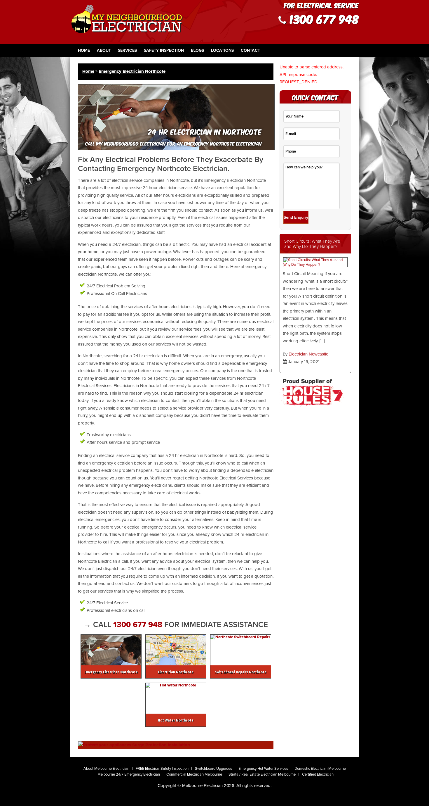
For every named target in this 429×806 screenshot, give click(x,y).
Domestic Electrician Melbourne (320, 768)
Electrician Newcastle (308, 354)
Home (84, 50)
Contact (250, 50)
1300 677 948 (138, 624)
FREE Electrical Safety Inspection (162, 768)
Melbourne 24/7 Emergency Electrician (128, 774)
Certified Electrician (318, 774)
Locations (222, 50)
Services (127, 50)
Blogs (197, 50)
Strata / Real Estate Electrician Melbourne (262, 774)
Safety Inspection (164, 50)
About (104, 50)
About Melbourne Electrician (106, 768)
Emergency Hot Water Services (263, 768)
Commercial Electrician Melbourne (194, 774)
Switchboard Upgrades (213, 768)
